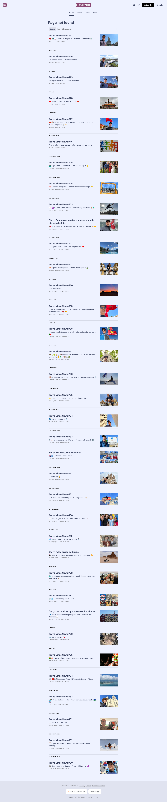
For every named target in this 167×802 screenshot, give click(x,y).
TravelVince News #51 (60, 35)
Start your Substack (77, 791)
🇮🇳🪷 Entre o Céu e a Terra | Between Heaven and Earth (71, 658)
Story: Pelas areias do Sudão (64, 552)
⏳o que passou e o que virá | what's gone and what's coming (70, 744)
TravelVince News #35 (61, 395)
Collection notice (98, 786)
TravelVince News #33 (61, 436)
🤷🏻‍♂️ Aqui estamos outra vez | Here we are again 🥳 (69, 166)
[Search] (134, 5)
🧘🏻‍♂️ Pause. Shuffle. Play (58, 722)
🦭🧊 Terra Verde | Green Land (61, 599)
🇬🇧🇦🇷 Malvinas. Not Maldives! (60, 456)
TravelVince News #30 (61, 515)
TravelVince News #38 (61, 328)
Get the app (94, 791)
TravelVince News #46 (61, 141)
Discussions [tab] (66, 29)
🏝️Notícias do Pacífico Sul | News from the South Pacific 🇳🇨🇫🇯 (72, 701)
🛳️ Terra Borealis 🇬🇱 (57, 637)
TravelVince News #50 (61, 56)
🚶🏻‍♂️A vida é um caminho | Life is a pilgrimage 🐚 (68, 497)
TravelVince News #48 (61, 98)
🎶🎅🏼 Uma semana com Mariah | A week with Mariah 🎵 (71, 440)
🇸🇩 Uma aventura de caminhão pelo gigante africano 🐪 (71, 555)
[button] (71, 13)
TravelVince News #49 (61, 77)
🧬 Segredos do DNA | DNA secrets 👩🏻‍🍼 (64, 539)
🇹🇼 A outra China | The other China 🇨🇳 (64, 101)
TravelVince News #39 (61, 306)
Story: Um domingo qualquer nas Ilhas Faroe (72, 611)
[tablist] (60, 29)
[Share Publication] (139, 5)
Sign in (160, 5)
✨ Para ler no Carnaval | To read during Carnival (68, 398)
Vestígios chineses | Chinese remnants (64, 80)
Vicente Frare (60, 41)
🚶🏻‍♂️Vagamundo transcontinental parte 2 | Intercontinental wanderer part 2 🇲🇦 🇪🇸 (71, 310)
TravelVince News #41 (60, 264)
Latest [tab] (52, 29)
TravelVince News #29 (61, 536)
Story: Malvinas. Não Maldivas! (65, 452)
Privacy (82, 786)
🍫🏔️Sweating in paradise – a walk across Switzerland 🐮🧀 (72, 226)
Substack (72, 797)
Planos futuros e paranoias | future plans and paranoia (70, 145)
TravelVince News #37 (60, 351)
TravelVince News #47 (60, 119)
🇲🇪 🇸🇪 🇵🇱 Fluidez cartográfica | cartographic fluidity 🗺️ (70, 39)
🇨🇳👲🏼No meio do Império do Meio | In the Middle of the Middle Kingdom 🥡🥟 (71, 123)
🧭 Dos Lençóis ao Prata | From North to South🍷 (68, 518)
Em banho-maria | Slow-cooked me (63, 59)
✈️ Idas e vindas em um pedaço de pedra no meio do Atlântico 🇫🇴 (70, 615)
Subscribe (148, 5)
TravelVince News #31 (60, 494)
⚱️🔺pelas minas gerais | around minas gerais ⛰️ (68, 267)
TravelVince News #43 (61, 204)
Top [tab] (58, 29)
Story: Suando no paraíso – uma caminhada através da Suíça (71, 221)
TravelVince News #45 (61, 162)
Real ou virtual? (55, 288)
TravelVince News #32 (61, 473)
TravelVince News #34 (61, 416)
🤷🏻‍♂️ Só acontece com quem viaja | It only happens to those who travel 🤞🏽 (72, 577)
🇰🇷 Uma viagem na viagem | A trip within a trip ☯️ (69, 766)
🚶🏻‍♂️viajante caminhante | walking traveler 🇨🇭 (66, 247)
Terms (88, 786)
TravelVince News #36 (61, 374)
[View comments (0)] (66, 461)
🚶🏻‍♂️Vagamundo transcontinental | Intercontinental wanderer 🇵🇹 (72, 333)
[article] (83, 40)
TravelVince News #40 (61, 285)
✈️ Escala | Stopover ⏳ (58, 419)
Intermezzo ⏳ (54, 476)
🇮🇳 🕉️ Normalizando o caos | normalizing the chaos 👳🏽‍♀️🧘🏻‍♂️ (72, 207)
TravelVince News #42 (61, 243)
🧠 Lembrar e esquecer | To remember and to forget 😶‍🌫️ (71, 186)
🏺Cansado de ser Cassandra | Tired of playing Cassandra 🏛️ (73, 377)
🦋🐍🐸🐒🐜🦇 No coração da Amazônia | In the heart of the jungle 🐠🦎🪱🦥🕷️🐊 (72, 355)
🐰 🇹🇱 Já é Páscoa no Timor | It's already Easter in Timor (71, 679)
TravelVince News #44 (61, 183)
